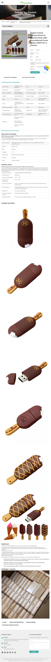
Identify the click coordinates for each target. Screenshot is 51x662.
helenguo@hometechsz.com (9, 648)
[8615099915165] (12, 652)
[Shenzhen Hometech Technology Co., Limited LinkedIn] (10, 652)
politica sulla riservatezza (8, 659)
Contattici (34, 651)
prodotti (7, 21)
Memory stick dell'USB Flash (17, 622)
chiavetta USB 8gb (30, 622)
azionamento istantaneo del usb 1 (10, 625)
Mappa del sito (17, 659)
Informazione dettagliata (10, 77)
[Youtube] (7, 652)
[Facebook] (5, 652)
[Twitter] (2, 652)
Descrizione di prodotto (28, 77)
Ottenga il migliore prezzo (36, 72)
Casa (4, 21)
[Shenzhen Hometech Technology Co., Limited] (26, 2)
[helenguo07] (15, 652)
